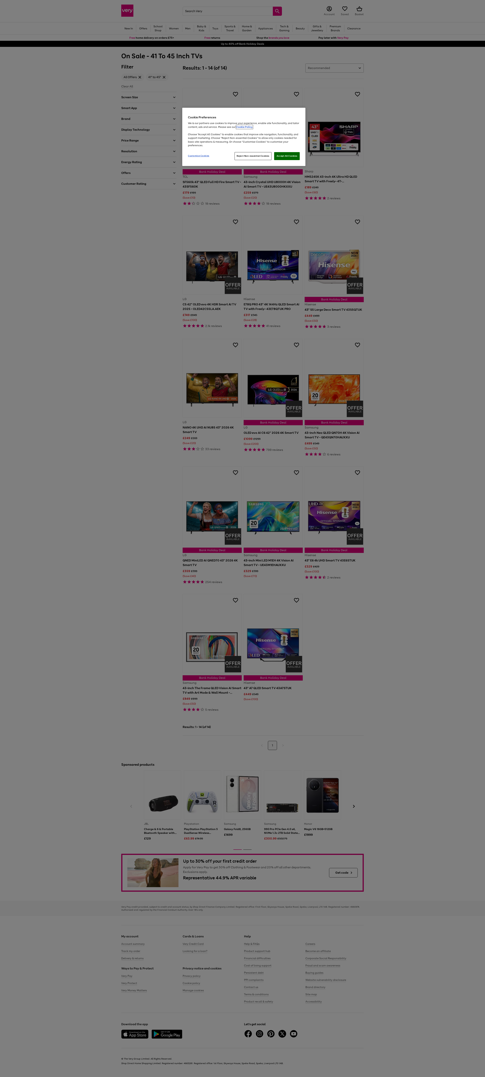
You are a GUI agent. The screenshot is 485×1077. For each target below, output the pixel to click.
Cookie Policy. (244, 127)
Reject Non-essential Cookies (253, 155)
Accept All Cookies (287, 155)
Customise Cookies (198, 155)
